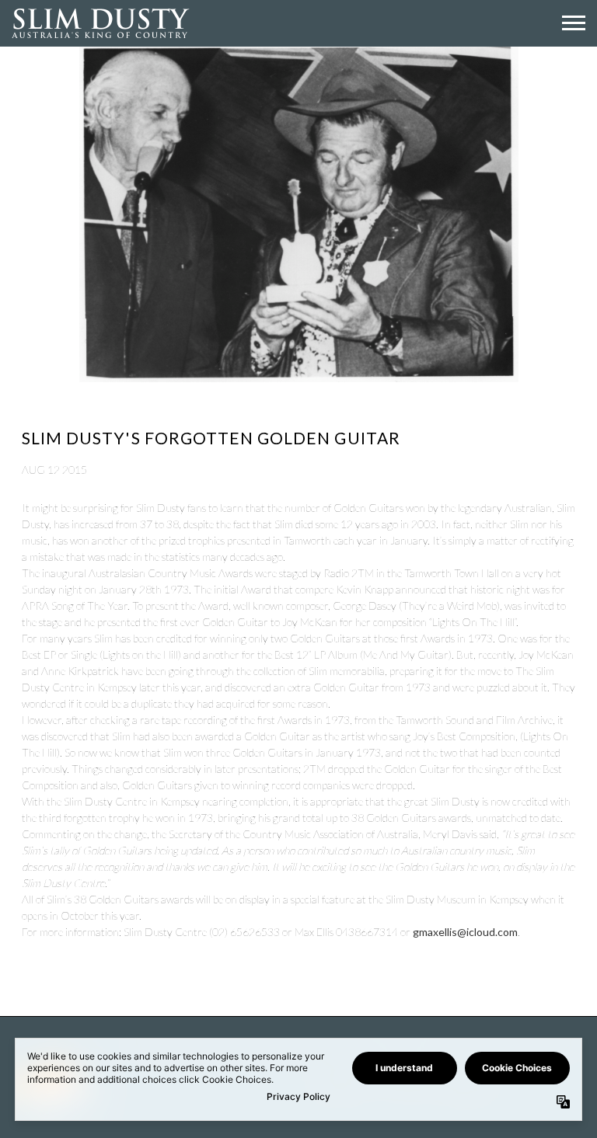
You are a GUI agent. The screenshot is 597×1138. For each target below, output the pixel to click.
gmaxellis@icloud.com (465, 931)
